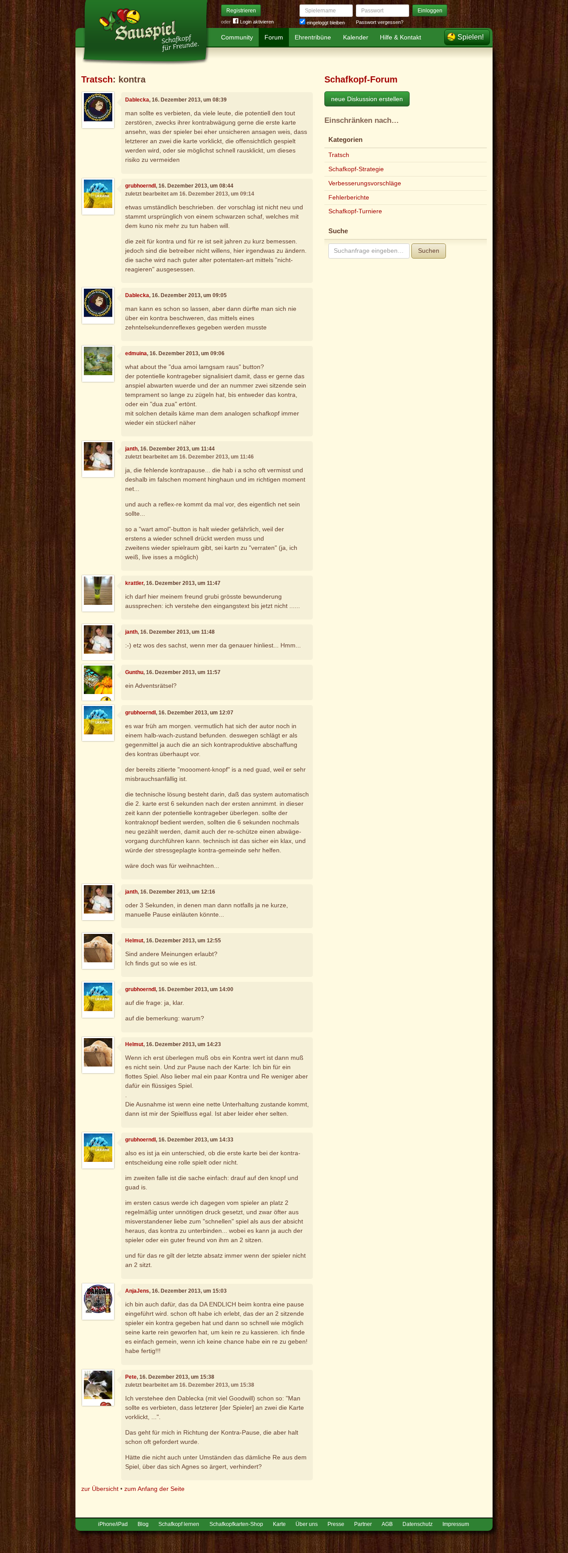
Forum (273, 37)
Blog (143, 1524)
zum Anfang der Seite (154, 1488)
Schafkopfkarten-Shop (236, 1524)
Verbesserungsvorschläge (364, 183)
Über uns (307, 1524)
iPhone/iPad (113, 1524)
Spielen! (471, 37)
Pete (131, 1377)
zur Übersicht (99, 1488)
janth (131, 449)
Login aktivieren (257, 21)
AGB (387, 1524)
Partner (363, 1524)
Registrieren (241, 11)
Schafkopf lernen (178, 1524)
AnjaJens (137, 1291)
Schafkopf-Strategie (356, 169)
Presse (335, 1524)
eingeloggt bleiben (325, 22)
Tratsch (97, 79)
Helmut (134, 940)
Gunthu (134, 672)
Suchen (428, 250)
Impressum (455, 1524)
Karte (279, 1524)
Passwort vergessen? (379, 22)
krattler (134, 583)
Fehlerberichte (348, 197)
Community (237, 37)
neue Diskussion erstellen (367, 98)
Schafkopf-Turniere (355, 211)
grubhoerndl (140, 186)
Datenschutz (417, 1524)
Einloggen (430, 11)
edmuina (136, 353)
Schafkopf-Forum (361, 79)
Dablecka (137, 100)
